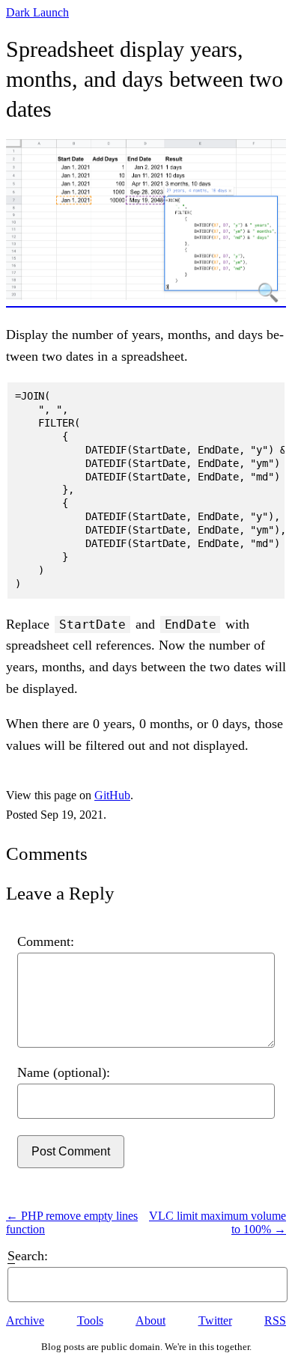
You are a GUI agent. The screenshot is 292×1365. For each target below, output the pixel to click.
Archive (25, 1320)
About (150, 1320)
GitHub (112, 795)
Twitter (215, 1320)
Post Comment (70, 1151)
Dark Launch (37, 12)
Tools (90, 1320)
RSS (275, 1320)
